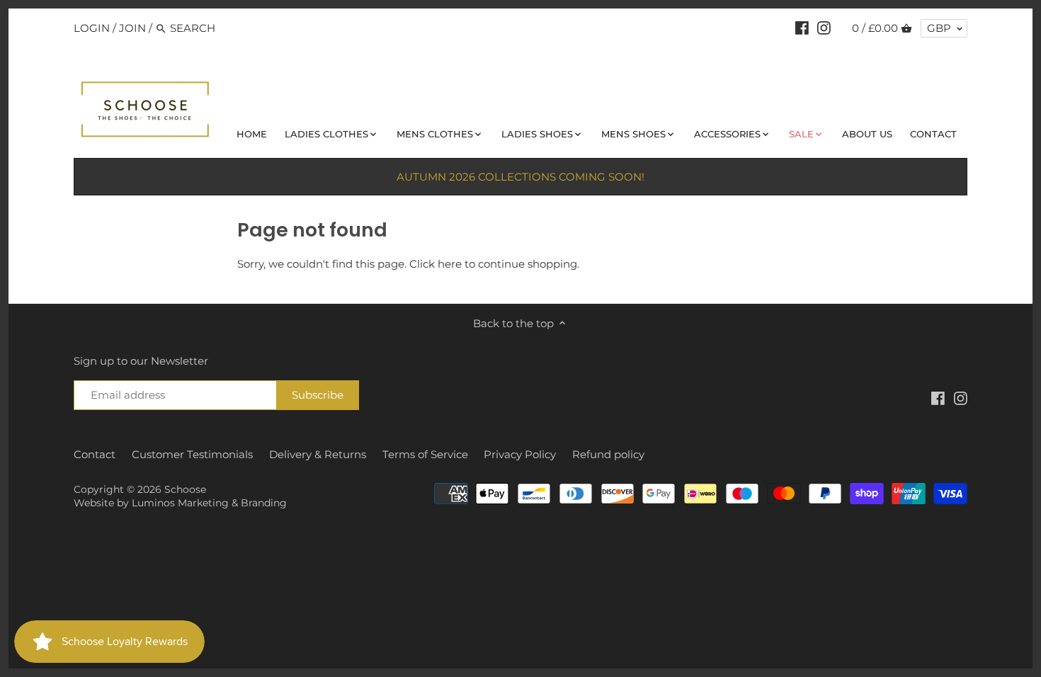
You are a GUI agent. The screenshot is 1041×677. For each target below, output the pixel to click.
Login (92, 28)
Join (132, 28)
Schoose (185, 489)
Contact (94, 454)
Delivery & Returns (317, 454)
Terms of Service (425, 454)
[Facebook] (802, 27)
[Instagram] (824, 27)
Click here (435, 264)
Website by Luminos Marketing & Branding (180, 502)
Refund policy (608, 454)
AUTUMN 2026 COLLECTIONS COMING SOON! (520, 176)
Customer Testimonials (192, 454)
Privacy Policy (520, 454)
